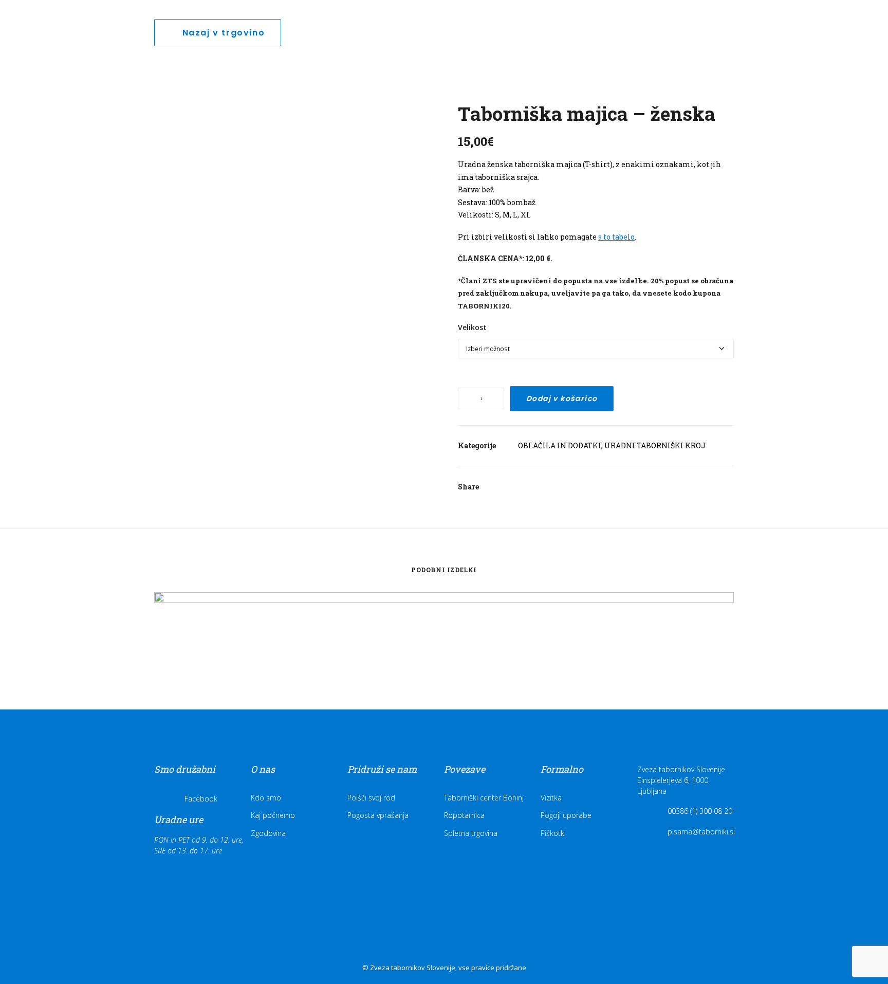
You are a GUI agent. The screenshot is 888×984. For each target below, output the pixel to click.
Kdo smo (266, 798)
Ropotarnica (464, 815)
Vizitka (551, 798)
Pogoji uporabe (566, 815)
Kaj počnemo (273, 815)
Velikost (472, 327)
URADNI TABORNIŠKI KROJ (655, 445)
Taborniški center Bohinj (484, 798)
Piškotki (553, 833)
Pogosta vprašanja (378, 815)
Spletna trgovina (470, 833)
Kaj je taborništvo (443, 24)
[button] (849, 24)
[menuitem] (443, 24)
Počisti (468, 367)
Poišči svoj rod (371, 798)
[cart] (862, 24)
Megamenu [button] (815, 27)
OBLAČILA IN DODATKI (559, 445)
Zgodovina (268, 833)
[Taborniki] (67, 24)
